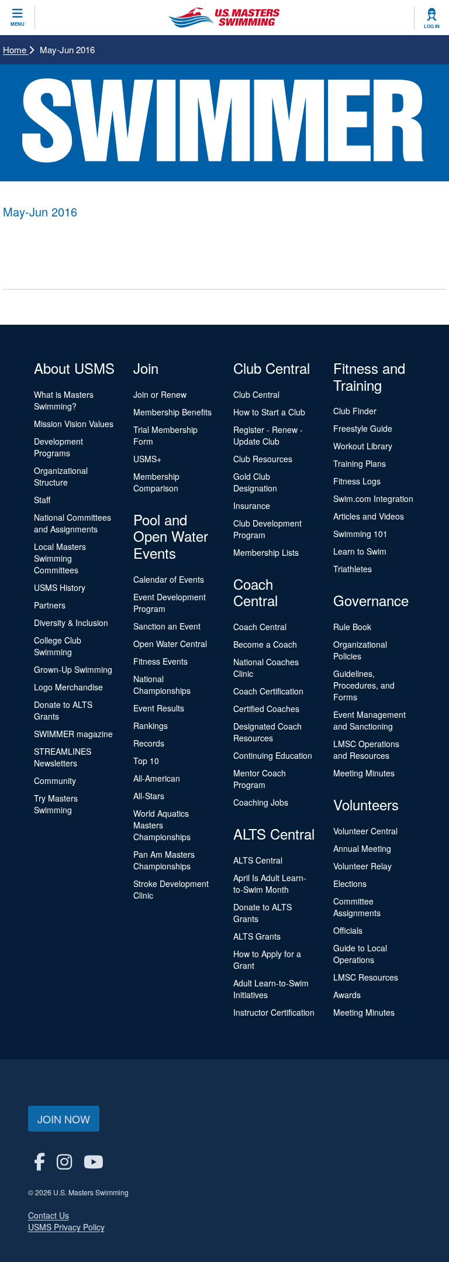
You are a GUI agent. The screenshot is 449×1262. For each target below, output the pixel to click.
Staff (42, 500)
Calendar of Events (168, 579)
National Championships (162, 684)
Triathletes (352, 569)
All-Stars (148, 796)
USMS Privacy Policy (66, 1227)
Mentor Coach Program (259, 778)
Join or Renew (159, 394)
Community (55, 780)
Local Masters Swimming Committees (60, 558)
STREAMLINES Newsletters (62, 757)
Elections (350, 883)
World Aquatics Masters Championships (162, 825)
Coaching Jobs (260, 802)
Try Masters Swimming (56, 804)
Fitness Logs (357, 481)
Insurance (251, 505)
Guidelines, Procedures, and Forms (364, 685)
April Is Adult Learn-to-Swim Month (269, 883)
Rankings (150, 725)
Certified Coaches (266, 708)
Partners (49, 605)
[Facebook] (39, 1161)
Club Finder (355, 411)
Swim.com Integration (373, 498)
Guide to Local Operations (360, 953)
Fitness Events (160, 661)
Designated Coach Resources (267, 732)
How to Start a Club (269, 412)
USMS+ (147, 459)
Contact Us (48, 1215)
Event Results (158, 708)
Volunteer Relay (362, 866)
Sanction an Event (167, 626)
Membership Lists (266, 552)
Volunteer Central (365, 831)
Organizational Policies (360, 650)
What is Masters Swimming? (64, 400)
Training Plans (359, 463)
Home (16, 49)
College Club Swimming (57, 646)
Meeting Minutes (364, 773)
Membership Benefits (172, 412)
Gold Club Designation (255, 482)
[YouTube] (93, 1161)
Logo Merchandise (68, 687)
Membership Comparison (156, 482)
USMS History (59, 587)
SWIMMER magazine (73, 734)
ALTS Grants (257, 936)
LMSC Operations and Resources (366, 749)
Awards (347, 994)
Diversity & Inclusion (71, 622)
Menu (18, 24)
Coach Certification (268, 691)
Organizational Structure (61, 476)
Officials (347, 930)
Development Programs (58, 447)
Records (148, 743)
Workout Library (362, 446)
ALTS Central (257, 860)
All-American (156, 778)
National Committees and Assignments (72, 523)
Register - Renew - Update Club (268, 435)
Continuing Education (272, 755)
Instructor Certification (274, 1012)
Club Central (256, 394)
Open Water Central (170, 643)
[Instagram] (64, 1161)
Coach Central (259, 626)
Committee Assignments (357, 907)
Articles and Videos (368, 516)
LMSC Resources (365, 977)
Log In (432, 26)
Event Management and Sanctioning (369, 720)
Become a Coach (265, 644)
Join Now (63, 1118)
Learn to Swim (359, 551)
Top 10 (146, 760)
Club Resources (262, 459)
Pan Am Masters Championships (164, 860)
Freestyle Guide (362, 428)
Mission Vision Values (73, 423)
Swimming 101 (360, 533)
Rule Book (352, 626)
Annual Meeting (362, 848)
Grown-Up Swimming (73, 669)
